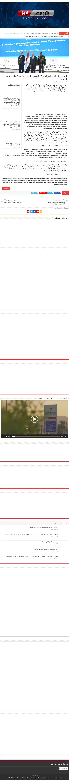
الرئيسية (67, 36)
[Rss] (41, 211)
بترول (61, 36)
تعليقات (54, 523)
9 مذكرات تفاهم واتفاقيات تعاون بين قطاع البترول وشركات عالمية (12, 201)
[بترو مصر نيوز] (34, 15)
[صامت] (6, 436)
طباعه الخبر (6, 188)
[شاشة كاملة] (3, 436)
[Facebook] (34, 211)
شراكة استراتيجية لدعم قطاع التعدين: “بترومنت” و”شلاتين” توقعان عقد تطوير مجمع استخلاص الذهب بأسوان (31, 33)
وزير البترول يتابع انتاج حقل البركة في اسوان (12, 144)
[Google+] (37, 211)
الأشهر (59, 523)
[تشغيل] (65, 436)
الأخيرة (65, 523)
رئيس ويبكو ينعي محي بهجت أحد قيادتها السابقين (46, 549)
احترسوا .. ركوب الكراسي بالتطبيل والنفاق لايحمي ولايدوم (44, 527)
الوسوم (48, 523)
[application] (34, 419)
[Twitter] (31, 211)
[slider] (36, 436)
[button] (34, 419)
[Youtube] (28, 211)
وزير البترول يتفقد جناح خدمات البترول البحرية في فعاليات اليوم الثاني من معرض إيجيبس (56, 201)
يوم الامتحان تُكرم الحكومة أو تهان (50, 542)
